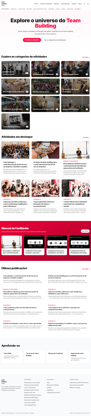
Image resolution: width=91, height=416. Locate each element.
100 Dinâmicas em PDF (53, 392)
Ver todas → (78, 9)
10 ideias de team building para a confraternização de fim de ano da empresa (45, 164)
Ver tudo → (86, 137)
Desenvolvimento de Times (40, 9)
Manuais (56, 3)
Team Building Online (30, 405)
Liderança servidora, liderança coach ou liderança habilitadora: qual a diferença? (15, 204)
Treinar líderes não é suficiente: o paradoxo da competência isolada (75, 204)
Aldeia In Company (75, 387)
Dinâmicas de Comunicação (32, 382)
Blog (80, 3)
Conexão (58, 9)
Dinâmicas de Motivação (31, 397)
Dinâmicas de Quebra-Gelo (31, 400)
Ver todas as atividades (32, 40)
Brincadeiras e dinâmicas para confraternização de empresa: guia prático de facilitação (74, 166)
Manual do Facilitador (70, 161)
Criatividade (51, 9)
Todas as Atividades (46, 3)
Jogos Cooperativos (29, 387)
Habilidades (50, 390)
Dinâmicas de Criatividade (31, 385)
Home (36, 3)
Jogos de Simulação (30, 402)
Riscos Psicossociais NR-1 (77, 385)
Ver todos (85, 231)
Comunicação (21, 9)
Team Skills (29, 9)
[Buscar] (84, 3)
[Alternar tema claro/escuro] (88, 3)
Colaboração (13, 9)
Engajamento (70, 9)
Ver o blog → (86, 269)
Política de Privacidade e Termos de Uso (80, 413)
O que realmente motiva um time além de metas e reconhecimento (43, 204)
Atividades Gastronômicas (31, 390)
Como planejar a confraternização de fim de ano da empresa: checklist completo (15, 164)
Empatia (63, 9)
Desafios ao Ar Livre (29, 392)
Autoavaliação (65, 3)
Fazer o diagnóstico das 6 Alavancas (55, 40)
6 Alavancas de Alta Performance (79, 382)
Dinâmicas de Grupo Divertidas (32, 395)
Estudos (74, 3)
